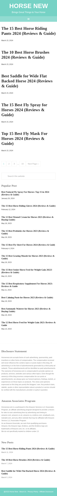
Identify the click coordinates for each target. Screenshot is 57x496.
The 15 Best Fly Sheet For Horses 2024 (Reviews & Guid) (28, 245)
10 (22, 164)
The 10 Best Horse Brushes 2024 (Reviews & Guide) (25, 460)
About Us (22, 492)
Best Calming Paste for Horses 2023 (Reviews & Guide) (27, 297)
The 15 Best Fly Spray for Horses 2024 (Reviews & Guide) (24, 109)
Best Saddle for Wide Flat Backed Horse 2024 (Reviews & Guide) (27, 81)
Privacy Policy (33, 492)
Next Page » (33, 164)
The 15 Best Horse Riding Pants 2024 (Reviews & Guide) (28, 448)
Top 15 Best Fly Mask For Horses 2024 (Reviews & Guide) (24, 138)
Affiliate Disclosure (46, 492)
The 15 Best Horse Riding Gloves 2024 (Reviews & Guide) (28, 206)
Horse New (28, 5)
